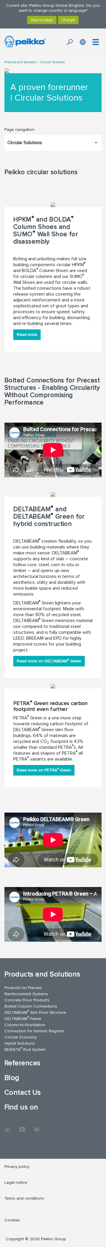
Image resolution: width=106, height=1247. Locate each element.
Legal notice (15, 1182)
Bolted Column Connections (30, 1006)
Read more (27, 334)
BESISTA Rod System (25, 1049)
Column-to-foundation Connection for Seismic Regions (34, 1027)
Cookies (12, 1220)
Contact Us (22, 1092)
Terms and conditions (24, 1198)
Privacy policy (16, 1166)
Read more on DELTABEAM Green (49, 660)
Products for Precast (23, 987)
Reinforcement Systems (26, 993)
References (22, 1063)
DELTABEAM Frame (22, 1018)
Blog (11, 1077)
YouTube (22, 1126)
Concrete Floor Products (26, 1000)
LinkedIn (7, 1126)
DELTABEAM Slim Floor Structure (35, 1012)
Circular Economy (52, 62)
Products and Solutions (20, 62)
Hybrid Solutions (19, 1043)
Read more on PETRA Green (44, 770)
